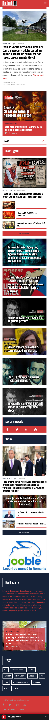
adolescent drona (9, 85)
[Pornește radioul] (4, 716)
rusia (6, 688)
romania (36, 682)
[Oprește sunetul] (45, 717)
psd (42, 676)
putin (6, 682)
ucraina (22, 85)
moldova (32, 676)
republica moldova (20, 682)
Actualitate (6, 82)
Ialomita (7, 676)
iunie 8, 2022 (7, 44)
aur (5, 670)
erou (17, 85)
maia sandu (19, 676)
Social (13, 82)
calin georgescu (18, 670)
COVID (32, 670)
